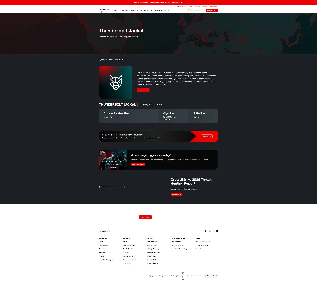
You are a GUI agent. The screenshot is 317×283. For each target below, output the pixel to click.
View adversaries (137, 164)
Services (124, 10)
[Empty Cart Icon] (199, 10)
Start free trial (145, 217)
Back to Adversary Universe (113, 59)
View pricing (171, 217)
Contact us (158, 217)
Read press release (177, 2)
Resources (157, 10)
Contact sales (142, 90)
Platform (115, 10)
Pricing (167, 10)
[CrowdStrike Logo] (104, 10)
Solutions (133, 10)
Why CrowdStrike (145, 10)
